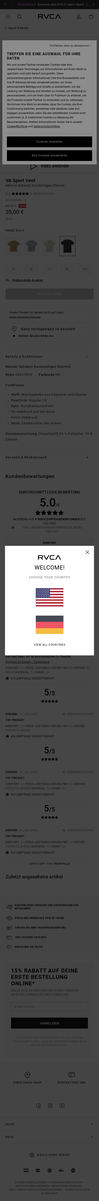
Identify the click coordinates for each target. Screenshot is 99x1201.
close (88, 552)
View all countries (49, 644)
